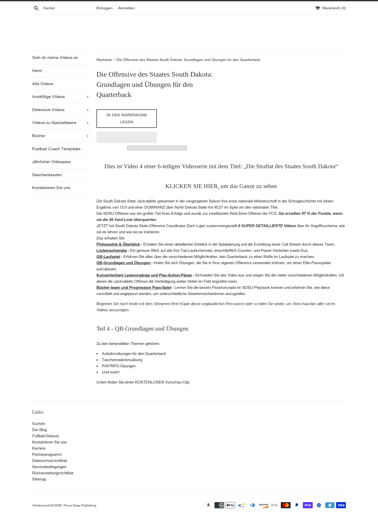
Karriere (39, 448)
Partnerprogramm (47, 454)
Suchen (38, 423)
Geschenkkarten (47, 174)
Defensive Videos (60, 109)
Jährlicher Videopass (51, 161)
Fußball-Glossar (45, 436)
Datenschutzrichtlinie (49, 460)
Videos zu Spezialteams (60, 122)
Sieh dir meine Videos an (55, 57)
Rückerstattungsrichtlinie (53, 473)
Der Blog (39, 430)
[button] (126, 137)
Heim (37, 70)
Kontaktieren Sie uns (51, 187)
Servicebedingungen (49, 467)
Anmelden (126, 8)
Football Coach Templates (56, 148)
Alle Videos (42, 83)
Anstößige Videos (60, 96)
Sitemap (39, 479)
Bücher (60, 135)
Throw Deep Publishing (79, 505)
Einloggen (104, 8)
